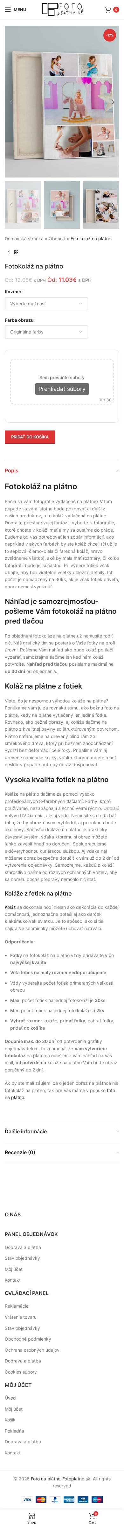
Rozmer (13, 291)
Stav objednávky (22, 1258)
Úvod (10, 1398)
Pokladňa (14, 1430)
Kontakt (13, 1280)
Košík (10, 1419)
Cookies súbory (21, 1372)
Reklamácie (17, 1306)
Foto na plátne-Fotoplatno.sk (60, 1478)
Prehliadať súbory (62, 388)
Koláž (10, 907)
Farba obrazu (19, 320)
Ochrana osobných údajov (32, 1350)
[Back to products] (16, 252)
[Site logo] (62, 9)
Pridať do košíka (30, 436)
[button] (11, 101)
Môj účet (14, 1269)
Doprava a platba (23, 1247)
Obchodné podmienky (28, 1339)
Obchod (57, 238)
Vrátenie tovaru (21, 1317)
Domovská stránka (24, 238)
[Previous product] (8, 252)
